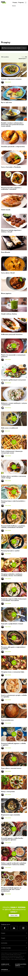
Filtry (24, 48)
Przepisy (15, 2)
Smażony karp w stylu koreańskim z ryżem (13, 501)
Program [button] (3, 938)
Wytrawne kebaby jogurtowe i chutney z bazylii (11, 231)
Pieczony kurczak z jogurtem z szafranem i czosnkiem (11, 188)
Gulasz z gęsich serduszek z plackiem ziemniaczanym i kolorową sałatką (13, 863)
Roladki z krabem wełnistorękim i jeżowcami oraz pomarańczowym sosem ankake (12, 124)
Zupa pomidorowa (7, 720)
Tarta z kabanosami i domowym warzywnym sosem (11, 452)
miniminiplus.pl (4, 969)
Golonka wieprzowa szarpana (11, 79)
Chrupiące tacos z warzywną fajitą (12, 672)
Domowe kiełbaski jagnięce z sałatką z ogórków (13, 744)
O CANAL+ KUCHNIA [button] (6, 948)
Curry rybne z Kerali (8, 273)
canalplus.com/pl (5, 964)
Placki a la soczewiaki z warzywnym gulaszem (13, 355)
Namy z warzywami (8, 791)
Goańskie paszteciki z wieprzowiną (13, 146)
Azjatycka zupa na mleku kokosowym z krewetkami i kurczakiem (13, 599)
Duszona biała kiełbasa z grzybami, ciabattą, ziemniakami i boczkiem (13, 526)
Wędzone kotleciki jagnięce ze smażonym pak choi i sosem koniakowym (11, 889)
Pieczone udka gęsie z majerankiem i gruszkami (13, 647)
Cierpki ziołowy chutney (9, 314)
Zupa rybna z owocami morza (11, 768)
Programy (21, 2)
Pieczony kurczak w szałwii (10, 551)
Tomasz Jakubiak (8, 82)
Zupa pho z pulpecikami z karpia (12, 624)
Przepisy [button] (3, 933)
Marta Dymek (7, 431)
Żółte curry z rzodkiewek (9, 428)
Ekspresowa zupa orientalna (10, 815)
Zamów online (14, 915)
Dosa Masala (5, 252)
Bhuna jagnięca (6, 293)
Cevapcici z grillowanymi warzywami (13, 380)
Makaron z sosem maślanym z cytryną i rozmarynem (14, 404)
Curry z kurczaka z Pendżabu (11, 167)
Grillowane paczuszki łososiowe (11, 334)
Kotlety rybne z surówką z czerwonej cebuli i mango (13, 477)
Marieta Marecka (8, 383)
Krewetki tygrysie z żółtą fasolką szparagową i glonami (12, 839)
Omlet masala (5, 210)
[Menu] (25, 2)
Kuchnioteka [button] (4, 943)
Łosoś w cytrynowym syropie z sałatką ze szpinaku (14, 696)
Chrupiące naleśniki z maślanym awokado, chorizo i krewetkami (11, 574)
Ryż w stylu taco (6, 102)
